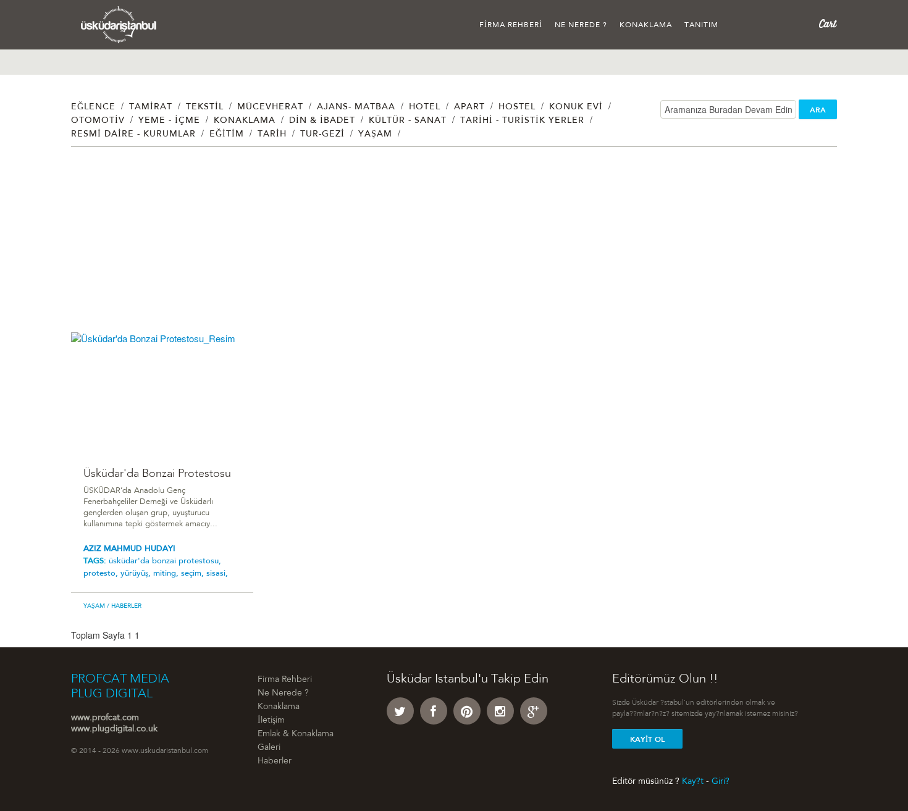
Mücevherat (270, 107)
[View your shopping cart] (828, 24)
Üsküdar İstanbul (119, 24)
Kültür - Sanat (408, 121)
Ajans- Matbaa (356, 107)
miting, (167, 573)
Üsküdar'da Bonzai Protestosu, (165, 561)
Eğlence (93, 107)
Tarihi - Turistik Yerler (522, 121)
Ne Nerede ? (581, 25)
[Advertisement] (441, 245)
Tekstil (205, 107)
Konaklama (646, 25)
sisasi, (217, 573)
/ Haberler (123, 606)
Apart (469, 107)
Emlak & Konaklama (296, 734)
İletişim (271, 720)
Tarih (272, 134)
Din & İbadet (322, 121)
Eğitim (226, 134)
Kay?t (693, 781)
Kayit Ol (647, 739)
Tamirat (150, 107)
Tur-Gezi (322, 134)
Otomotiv (98, 121)
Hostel (517, 107)
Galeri (269, 748)
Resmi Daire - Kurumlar (133, 134)
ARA (818, 110)
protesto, (101, 573)
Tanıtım (701, 25)
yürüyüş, (136, 573)
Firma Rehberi (510, 25)
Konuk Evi (576, 107)
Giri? (720, 781)
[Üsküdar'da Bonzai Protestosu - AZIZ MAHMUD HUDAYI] (162, 392)
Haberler (275, 761)
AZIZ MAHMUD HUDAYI (129, 549)
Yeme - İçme (169, 121)
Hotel (424, 107)
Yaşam (375, 134)
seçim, (193, 573)
